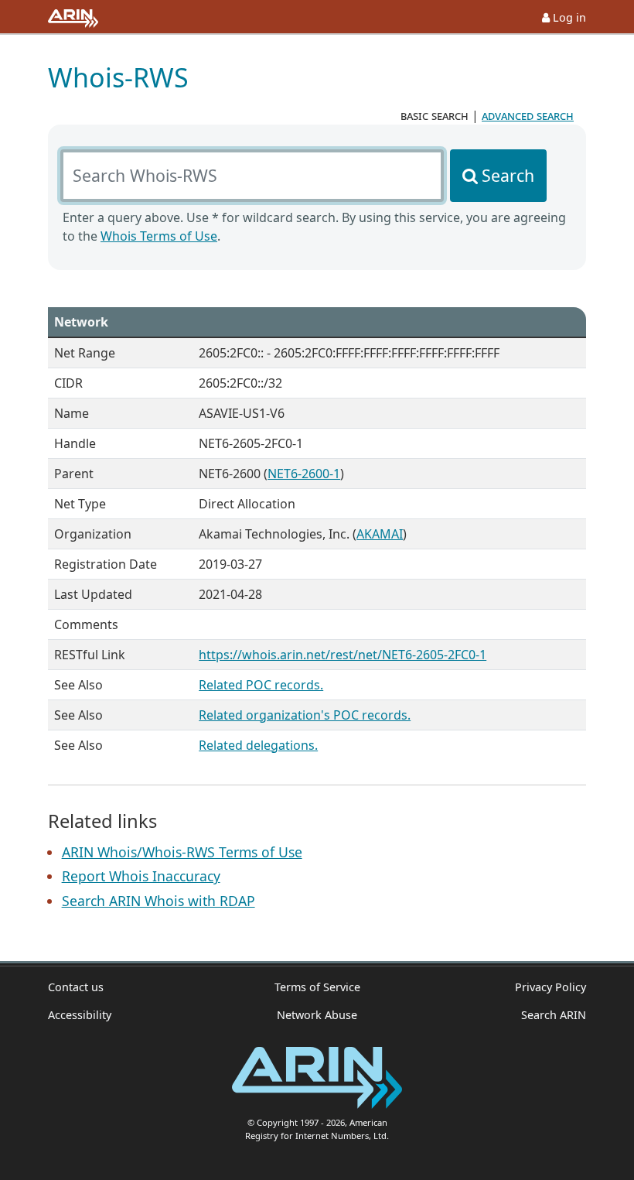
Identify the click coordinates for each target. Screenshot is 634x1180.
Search (508, 175)
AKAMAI (379, 533)
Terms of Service (317, 987)
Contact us (76, 987)
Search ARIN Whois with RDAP (158, 900)
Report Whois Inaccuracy (141, 876)
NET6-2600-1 (304, 473)
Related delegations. (258, 745)
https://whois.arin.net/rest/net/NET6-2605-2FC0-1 (342, 654)
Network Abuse (317, 1014)
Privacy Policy (550, 987)
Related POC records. (261, 684)
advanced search (528, 115)
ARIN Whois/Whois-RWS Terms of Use (182, 852)
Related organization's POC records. (305, 714)
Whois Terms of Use (159, 236)
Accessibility (79, 1014)
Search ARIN (553, 1014)
